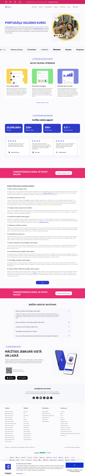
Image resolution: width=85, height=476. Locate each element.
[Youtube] (41, 398)
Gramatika (26, 411)
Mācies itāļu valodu (8, 417)
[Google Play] (22, 378)
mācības (35, 273)
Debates (25, 419)
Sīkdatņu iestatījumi (64, 425)
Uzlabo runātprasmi (27, 435)
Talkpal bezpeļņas (45, 417)
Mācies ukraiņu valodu (9, 421)
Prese (62, 415)
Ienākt (68, 7)
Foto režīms (26, 421)
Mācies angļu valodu (9, 411)
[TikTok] (37, 398)
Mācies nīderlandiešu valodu (10, 423)
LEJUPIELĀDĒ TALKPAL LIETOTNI (14, 346)
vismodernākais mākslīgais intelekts (43, 59)
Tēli (24, 417)
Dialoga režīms (26, 429)
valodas (11, 27)
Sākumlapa (34, 7)
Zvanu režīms (26, 423)
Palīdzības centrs (64, 421)
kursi (27, 200)
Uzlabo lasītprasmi (27, 437)
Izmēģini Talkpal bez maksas (42, 102)
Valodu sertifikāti (27, 431)
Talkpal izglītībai (45, 411)
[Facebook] (44, 398)
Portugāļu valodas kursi (38, 28)
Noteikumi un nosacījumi (65, 427)
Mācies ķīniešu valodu (9, 431)
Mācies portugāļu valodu (9, 439)
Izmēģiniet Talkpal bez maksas (64, 173)
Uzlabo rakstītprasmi (28, 439)
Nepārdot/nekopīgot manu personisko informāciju (70, 433)
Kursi (25, 413)
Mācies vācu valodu (9, 419)
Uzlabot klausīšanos (27, 433)
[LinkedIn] (47, 398)
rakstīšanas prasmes (43, 222)
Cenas (62, 417)
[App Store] (10, 378)
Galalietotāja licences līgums (66, 431)
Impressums (63, 435)
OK (74, 465)
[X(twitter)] (51, 398)
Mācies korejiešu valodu (9, 437)
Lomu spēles (26, 415)
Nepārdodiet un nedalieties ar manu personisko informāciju (74, 470)
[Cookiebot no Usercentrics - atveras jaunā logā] (8, 474)
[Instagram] (34, 398)
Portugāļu (7, 27)
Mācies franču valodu (9, 415)
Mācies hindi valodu (9, 433)
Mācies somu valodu (9, 427)
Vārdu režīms (26, 427)
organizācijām (45, 419)
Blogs (62, 413)
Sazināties (63, 419)
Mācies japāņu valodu (9, 435)
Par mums (62, 411)
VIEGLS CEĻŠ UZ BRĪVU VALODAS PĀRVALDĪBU (43, 115)
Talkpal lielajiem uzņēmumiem (48, 415)
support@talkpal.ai (55, 393)
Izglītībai (56, 7)
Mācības (41, 7)
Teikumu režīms (27, 425)
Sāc (42, 282)
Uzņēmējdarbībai (48, 7)
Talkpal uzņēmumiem (46, 413)
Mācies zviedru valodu (9, 425)
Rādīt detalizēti (19, 473)
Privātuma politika (64, 423)
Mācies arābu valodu (9, 429)
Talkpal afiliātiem (45, 421)
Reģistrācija (62, 7)
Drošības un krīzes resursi (66, 429)
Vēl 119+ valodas (8, 441)
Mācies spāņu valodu (9, 413)
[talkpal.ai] (8, 7)
